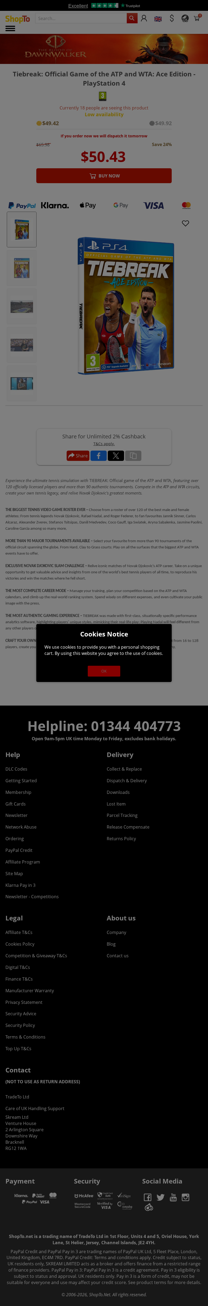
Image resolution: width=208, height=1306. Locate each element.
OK (104, 671)
